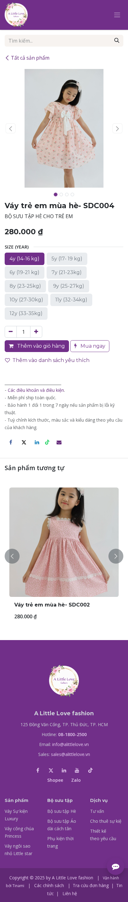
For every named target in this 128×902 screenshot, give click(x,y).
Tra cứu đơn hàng (91, 885)
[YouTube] (77, 770)
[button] (10, 128)
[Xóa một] (11, 332)
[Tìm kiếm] (116, 41)
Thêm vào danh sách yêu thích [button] (50, 360)
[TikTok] (90, 770)
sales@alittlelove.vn (70, 754)
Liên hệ (69, 893)
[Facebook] (11, 442)
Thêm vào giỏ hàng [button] (40, 346)
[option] (64, 556)
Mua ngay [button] (92, 346)
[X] (24, 442)
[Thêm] (36, 332)
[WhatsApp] (48, 442)
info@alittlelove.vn (70, 744)
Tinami (18, 885)
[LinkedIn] (37, 442)
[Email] (59, 442)
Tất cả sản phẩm (30, 57)
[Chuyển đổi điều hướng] (117, 15)
